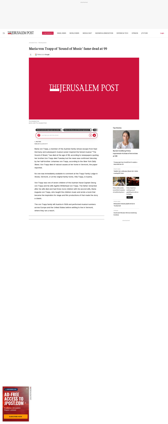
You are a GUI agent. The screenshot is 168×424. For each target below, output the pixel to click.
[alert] (16, 404)
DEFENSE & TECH (122, 33)
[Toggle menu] (3, 33)
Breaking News (42, 42)
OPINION (135, 33)
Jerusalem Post (33, 42)
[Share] (30, 54)
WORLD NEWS (74, 33)
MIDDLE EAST (87, 33)
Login (162, 33)
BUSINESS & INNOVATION (104, 33)
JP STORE (144, 33)
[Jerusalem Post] (19, 33)
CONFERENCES (48, 33)
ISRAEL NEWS (61, 33)
